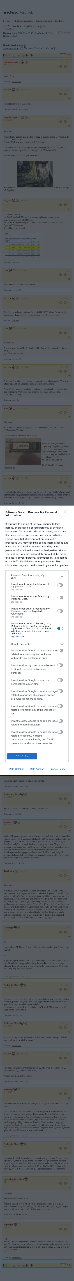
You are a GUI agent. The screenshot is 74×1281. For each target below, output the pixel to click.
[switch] (60, 585)
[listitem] (37, 576)
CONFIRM (22, 756)
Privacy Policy (57, 768)
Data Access (37, 768)
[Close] (67, 512)
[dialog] (37, 640)
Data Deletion (16, 768)
